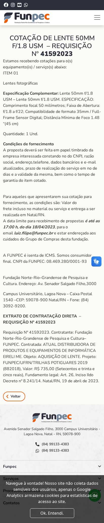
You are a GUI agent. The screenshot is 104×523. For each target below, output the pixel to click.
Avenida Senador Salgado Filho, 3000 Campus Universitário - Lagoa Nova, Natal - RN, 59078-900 (52, 431)
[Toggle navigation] (97, 17)
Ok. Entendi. (52, 513)
